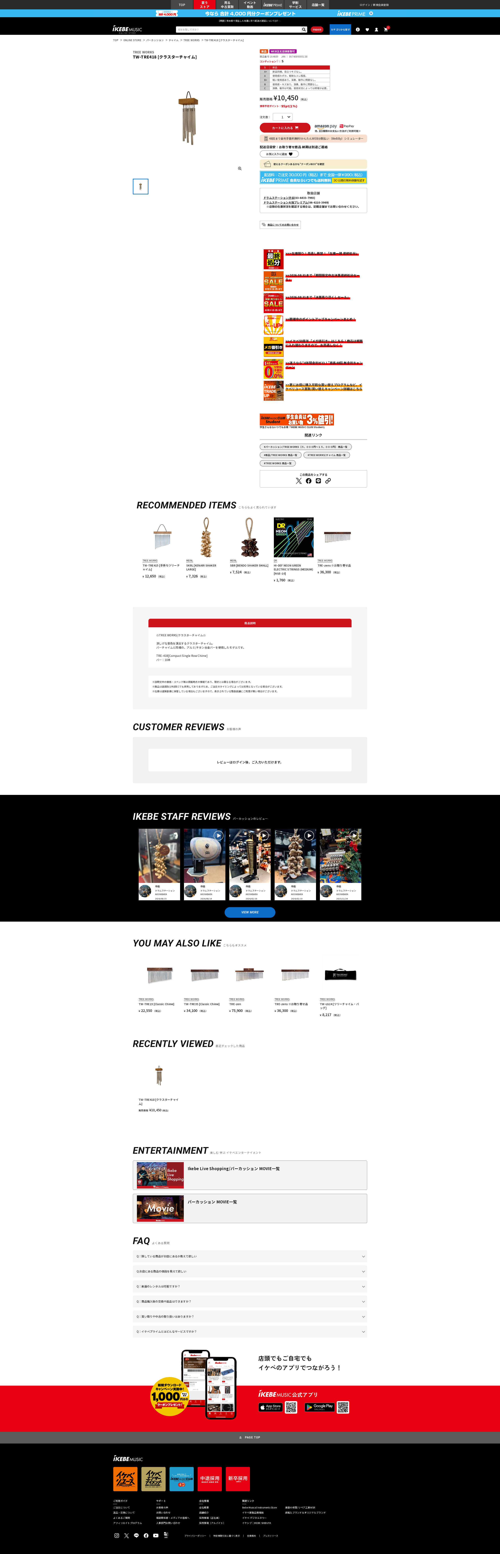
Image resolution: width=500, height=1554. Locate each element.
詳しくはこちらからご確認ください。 (317, 1307)
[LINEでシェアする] (318, 481)
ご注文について (121, 1507)
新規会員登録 (381, 5)
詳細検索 (317, 29)
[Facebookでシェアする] (309, 481)
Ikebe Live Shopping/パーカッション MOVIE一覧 (234, 1168)
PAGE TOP (253, 1437)
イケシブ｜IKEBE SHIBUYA (256, 1523)
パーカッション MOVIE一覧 (212, 1202)
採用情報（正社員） (210, 1517)
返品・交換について (124, 1512)
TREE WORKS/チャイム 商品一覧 (327, 455)
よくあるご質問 (121, 1517)
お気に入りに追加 (276, 154)
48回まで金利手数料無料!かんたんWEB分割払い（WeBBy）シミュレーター (316, 138)
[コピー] (328, 481)
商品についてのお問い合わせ (283, 224)
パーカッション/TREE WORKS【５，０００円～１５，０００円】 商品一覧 (306, 446)
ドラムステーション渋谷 (278, 197)
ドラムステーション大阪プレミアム (285, 202)
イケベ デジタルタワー (254, 1517)
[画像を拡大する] (240, 168)
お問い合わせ (163, 1512)
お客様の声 (162, 1507)
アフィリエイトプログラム (127, 1523)
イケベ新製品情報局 (253, 1512)
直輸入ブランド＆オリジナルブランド (305, 1512)
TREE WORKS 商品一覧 (278, 463)
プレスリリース (270, 1536)
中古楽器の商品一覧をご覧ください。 (251, 1292)
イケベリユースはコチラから (188, 1322)
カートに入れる (282, 128)
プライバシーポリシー (195, 1536)
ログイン (365, 5)
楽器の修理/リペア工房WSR (300, 1507)
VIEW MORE (250, 912)
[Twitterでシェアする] (299, 481)
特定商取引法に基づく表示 (226, 1536)
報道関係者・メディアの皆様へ (172, 1517)
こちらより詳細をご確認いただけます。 (197, 1337)
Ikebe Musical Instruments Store (259, 1507)
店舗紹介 (204, 1512)
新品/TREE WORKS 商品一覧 (281, 455)
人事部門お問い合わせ (168, 1523)
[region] (250, 1083)
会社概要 (204, 1507)
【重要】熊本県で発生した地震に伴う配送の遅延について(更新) (250, 20)
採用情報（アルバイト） (212, 1523)
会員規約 (251, 1536)
